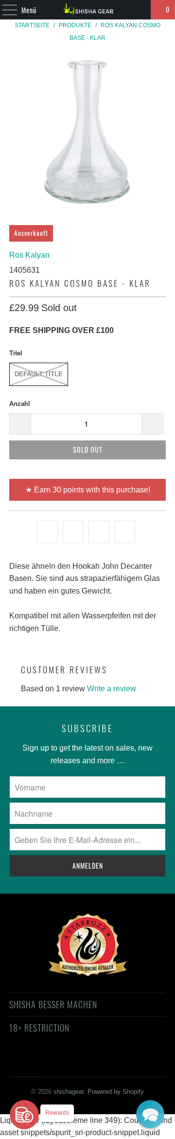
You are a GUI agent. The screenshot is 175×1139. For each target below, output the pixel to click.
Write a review (111, 688)
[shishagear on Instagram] (95, 1063)
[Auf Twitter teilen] (47, 532)
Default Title (39, 374)
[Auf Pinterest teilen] (98, 532)
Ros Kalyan (29, 255)
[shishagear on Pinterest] (78, 1063)
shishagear (68, 1091)
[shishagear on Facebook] (43, 1063)
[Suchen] (139, 9)
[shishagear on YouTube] (61, 1063)
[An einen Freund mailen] (124, 532)
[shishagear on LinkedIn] (130, 1063)
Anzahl (19, 403)
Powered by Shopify (116, 1091)
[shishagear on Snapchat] (113, 1063)
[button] (150, 1114)
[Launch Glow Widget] (24, 1114)
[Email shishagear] (147, 1063)
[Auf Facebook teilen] (73, 532)
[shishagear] (87, 9)
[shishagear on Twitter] (26, 1063)
